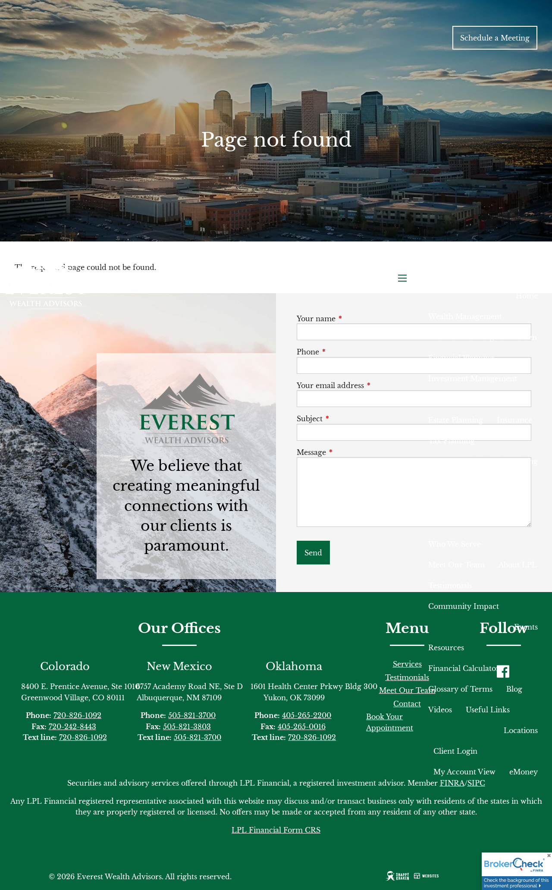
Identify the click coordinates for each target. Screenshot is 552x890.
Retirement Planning (465, 399)
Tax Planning (451, 440)
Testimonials (450, 585)
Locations (521, 730)
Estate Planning (455, 420)
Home (527, 295)
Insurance (514, 420)
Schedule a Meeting (495, 38)
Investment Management (472, 378)
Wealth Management (465, 316)
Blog (514, 689)
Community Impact (463, 606)
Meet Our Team (456, 565)
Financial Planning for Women (482, 337)
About (438, 502)
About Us (444, 523)
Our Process (495, 523)
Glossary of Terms (460, 689)
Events (526, 627)
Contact (407, 703)
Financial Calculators (465, 668)
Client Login (455, 751)
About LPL (518, 565)
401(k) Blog (478, 482)
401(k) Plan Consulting (498, 461)
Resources (446, 647)
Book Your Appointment (389, 722)
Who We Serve (454, 544)
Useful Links (488, 709)
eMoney (523, 772)
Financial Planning (461, 358)
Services (407, 664)
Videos (440, 709)
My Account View (464, 772)
